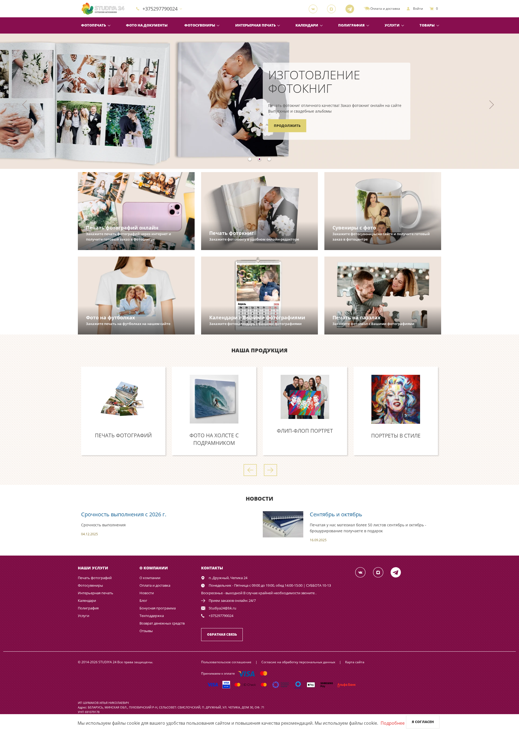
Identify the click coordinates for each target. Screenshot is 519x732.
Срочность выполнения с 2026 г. (123, 514)
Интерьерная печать (255, 25)
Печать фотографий (95, 577)
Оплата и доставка (154, 585)
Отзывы (146, 630)
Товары (427, 25)
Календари (306, 25)
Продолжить (287, 125)
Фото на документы (147, 25)
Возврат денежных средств (162, 623)
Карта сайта (354, 662)
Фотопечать (93, 25)
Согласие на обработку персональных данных (298, 662)
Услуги (392, 25)
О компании (149, 577)
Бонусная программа (157, 608)
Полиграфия (351, 25)
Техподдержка (151, 615)
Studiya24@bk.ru (222, 608)
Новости (146, 592)
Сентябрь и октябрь (336, 514)
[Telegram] (351, 8)
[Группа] (314, 8)
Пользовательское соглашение (226, 662)
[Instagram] (333, 8)
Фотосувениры (199, 25)
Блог (143, 600)
